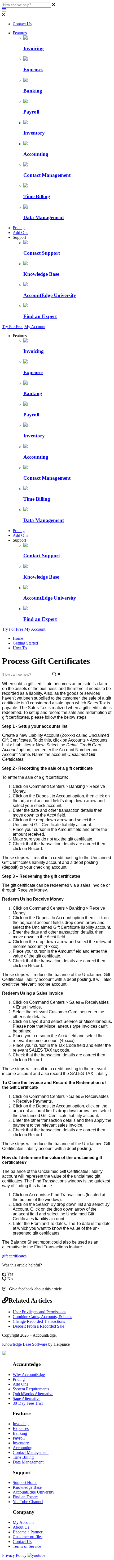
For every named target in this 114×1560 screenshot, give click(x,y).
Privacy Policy (14, 1555)
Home (18, 638)
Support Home (25, 1482)
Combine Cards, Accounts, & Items (42, 1316)
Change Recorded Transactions (39, 1321)
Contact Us (22, 24)
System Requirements (31, 1389)
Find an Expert (25, 1497)
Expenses (21, 1428)
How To (20, 648)
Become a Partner (27, 1532)
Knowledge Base (27, 1487)
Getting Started (25, 643)
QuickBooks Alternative (33, 1393)
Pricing (19, 227)
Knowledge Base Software (24, 1344)
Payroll (19, 1438)
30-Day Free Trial (28, 1403)
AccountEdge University (33, 1492)
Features (20, 33)
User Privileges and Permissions (39, 1312)
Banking (20, 1433)
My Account (34, 326)
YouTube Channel (28, 1501)
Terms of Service (27, 1546)
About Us (21, 1527)
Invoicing (21, 1423)
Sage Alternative (26, 1398)
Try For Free (12, 326)
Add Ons (20, 232)
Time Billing (23, 1457)
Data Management (28, 1462)
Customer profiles (27, 1536)
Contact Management (31, 1452)
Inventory (21, 1443)
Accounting (22, 1447)
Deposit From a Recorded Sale (38, 1326)
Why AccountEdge (29, 1374)
